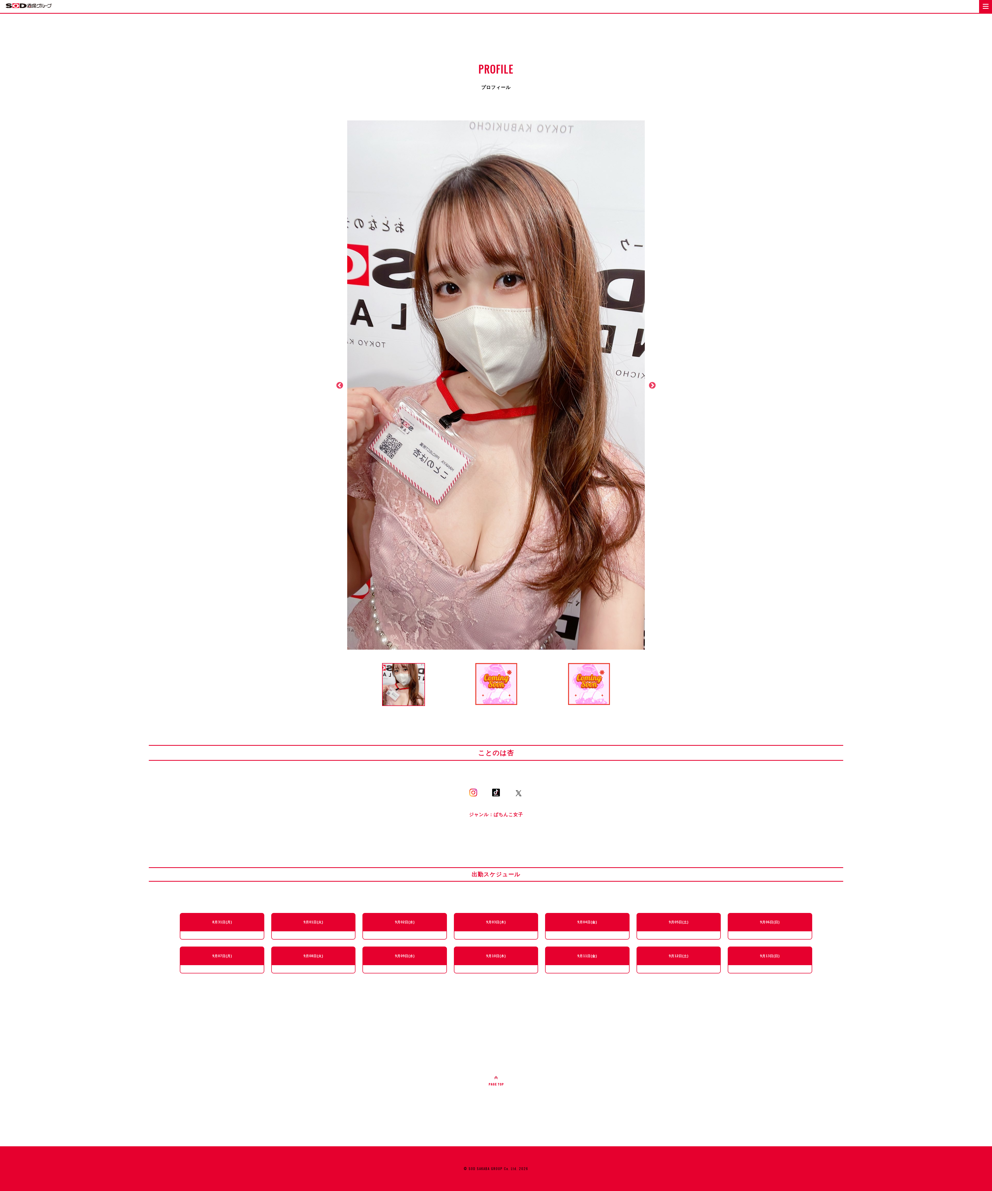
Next (652, 385)
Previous (339, 385)
